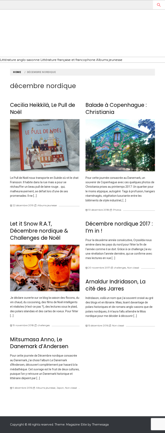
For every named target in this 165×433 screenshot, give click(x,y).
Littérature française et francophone (67, 60)
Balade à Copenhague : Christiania (116, 108)
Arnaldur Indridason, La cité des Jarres (115, 285)
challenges (44, 325)
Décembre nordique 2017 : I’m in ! (119, 227)
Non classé (133, 267)
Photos (117, 209)
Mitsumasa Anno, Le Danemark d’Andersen (39, 343)
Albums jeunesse (109, 60)
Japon (60, 387)
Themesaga (100, 424)
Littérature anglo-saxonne (20, 60)
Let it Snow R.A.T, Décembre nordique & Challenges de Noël (39, 230)
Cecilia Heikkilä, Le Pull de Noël (42, 108)
